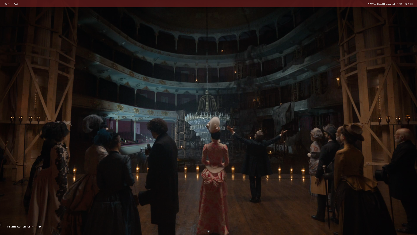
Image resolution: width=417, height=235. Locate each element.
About (16, 4)
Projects (7, 4)
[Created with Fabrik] (1, 224)
